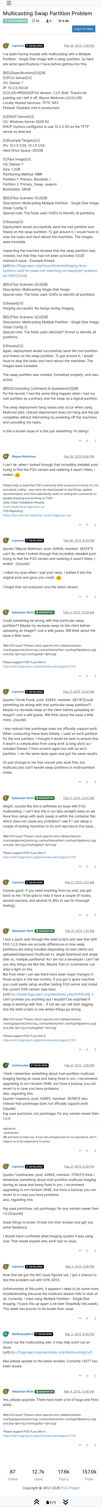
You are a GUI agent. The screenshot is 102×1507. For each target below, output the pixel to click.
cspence (18, 45)
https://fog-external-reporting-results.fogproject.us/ (37, 515)
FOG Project (70, 1488)
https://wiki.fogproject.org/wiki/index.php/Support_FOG (39, 666)
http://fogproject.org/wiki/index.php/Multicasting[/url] (50, 1352)
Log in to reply (83, 28)
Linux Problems (17, 20)
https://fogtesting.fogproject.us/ (24, 506)
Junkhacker (20, 1065)
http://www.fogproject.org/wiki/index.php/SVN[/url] (49, 994)
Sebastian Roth (23, 612)
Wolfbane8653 (22, 1334)
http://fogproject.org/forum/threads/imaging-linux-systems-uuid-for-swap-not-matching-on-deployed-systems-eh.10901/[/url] (50, 271)
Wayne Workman (24, 456)
